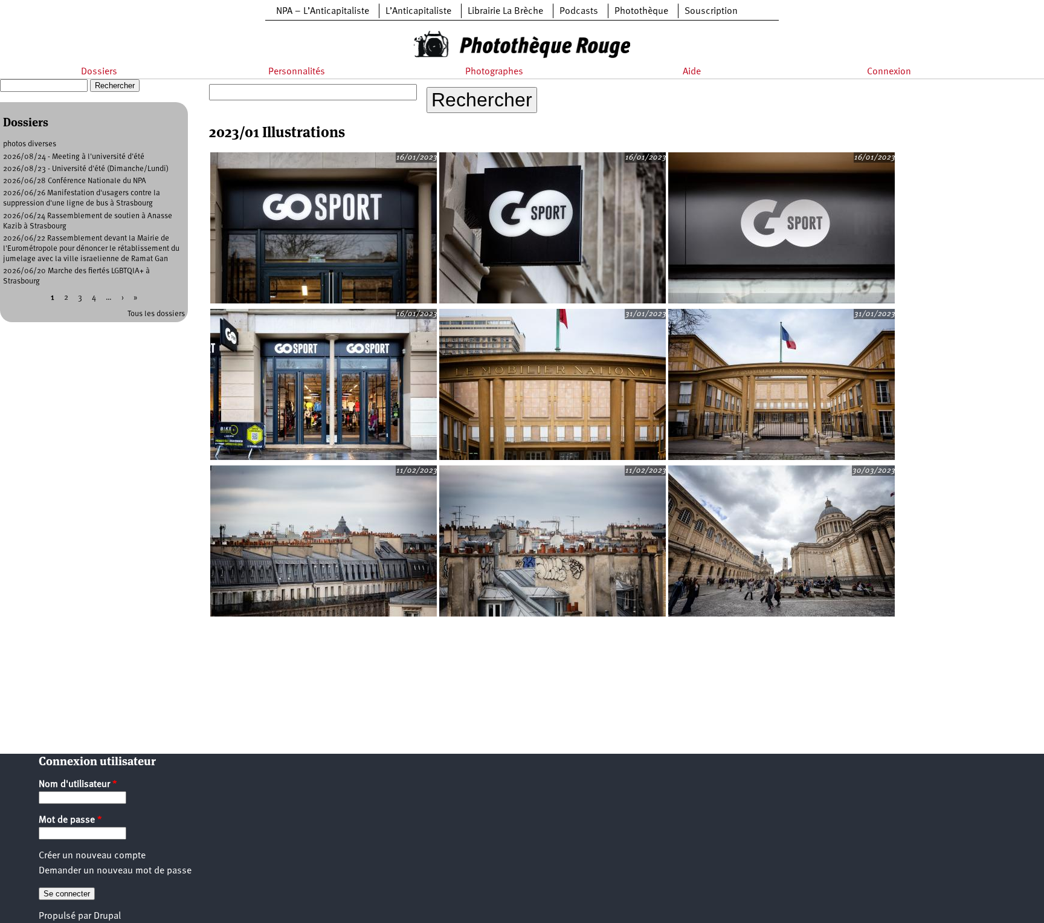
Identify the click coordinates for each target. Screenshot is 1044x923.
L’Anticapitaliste (418, 11)
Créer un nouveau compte (92, 856)
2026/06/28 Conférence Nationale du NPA (74, 181)
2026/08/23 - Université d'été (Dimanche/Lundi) (86, 169)
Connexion (889, 72)
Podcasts (578, 11)
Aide (692, 72)
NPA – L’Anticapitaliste (322, 11)
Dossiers (99, 72)
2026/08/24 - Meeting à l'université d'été (73, 157)
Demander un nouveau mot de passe (115, 871)
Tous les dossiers (156, 314)
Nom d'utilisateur (78, 784)
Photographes (494, 72)
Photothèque (641, 11)
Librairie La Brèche (505, 11)
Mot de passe (70, 820)
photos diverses (29, 144)
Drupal (107, 916)
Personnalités (296, 72)
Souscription (711, 11)
